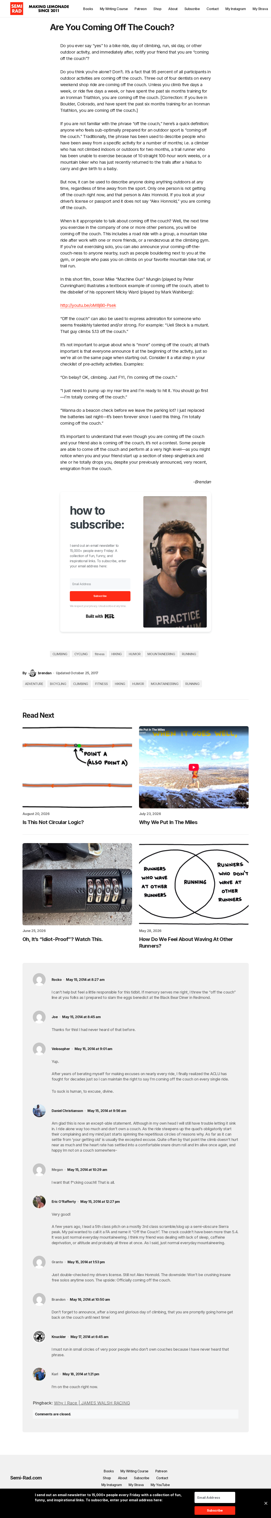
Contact (162, 1478)
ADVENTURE (34, 684)
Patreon (161, 1471)
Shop (107, 1478)
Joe (55, 1017)
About (122, 1478)
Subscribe (141, 1478)
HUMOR (135, 654)
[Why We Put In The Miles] (194, 767)
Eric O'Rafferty (64, 1202)
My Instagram (111, 1485)
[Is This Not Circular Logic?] (77, 767)
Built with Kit (100, 616)
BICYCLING (58, 684)
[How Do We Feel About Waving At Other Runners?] (194, 884)
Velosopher (61, 1049)
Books (109, 1471)
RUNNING (189, 654)
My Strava (136, 1485)
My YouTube (160, 1485)
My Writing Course (134, 1471)
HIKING (116, 654)
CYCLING (81, 654)
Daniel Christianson (67, 1111)
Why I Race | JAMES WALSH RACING (92, 1403)
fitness (100, 654)
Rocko (57, 980)
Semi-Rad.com (26, 1478)
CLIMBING (59, 654)
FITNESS (101, 684)
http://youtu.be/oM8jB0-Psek (88, 305)
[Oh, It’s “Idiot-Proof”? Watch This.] (77, 884)
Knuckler (59, 1337)
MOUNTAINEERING (161, 654)
